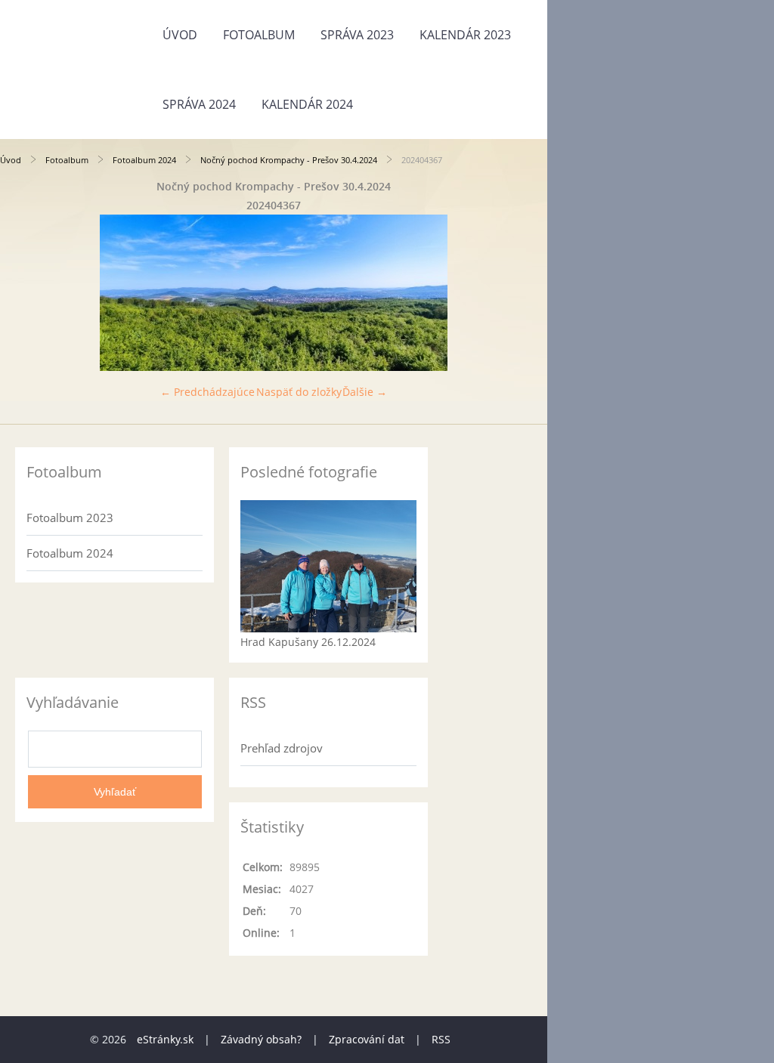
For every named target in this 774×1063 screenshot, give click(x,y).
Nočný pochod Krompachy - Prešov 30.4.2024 (288, 159)
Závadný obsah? (261, 1039)
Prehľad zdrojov (281, 748)
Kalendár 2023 (465, 34)
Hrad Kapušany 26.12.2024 (308, 642)
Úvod (180, 34)
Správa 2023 (357, 34)
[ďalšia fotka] (523, 293)
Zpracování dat (366, 1039)
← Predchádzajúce (207, 392)
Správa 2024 (199, 104)
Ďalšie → (364, 392)
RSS (441, 1039)
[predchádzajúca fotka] (25, 293)
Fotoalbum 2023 (69, 517)
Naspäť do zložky (299, 392)
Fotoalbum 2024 (144, 159)
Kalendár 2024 (307, 104)
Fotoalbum (259, 34)
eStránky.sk (165, 1039)
